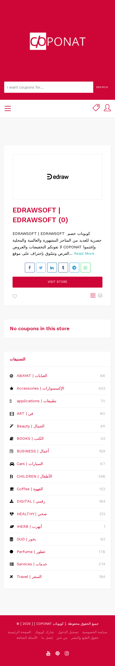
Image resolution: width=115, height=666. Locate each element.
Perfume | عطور (31, 551)
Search (102, 87)
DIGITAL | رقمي (31, 501)
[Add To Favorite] (15, 296)
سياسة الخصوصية (94, 632)
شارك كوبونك (44, 632)
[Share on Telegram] (74, 267)
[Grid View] (93, 296)
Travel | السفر (29, 576)
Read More (84, 253)
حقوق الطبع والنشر (85, 638)
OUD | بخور (26, 539)
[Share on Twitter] (41, 267)
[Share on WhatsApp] (85, 267)
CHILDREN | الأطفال (34, 476)
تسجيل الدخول (68, 632)
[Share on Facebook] (30, 267)
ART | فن (25, 413)
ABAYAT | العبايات (32, 375)
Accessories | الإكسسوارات (40, 388)
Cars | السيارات (30, 463)
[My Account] (107, 109)
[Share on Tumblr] (63, 267)
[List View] (100, 296)
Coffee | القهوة (30, 489)
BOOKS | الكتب (30, 438)
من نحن (61, 638)
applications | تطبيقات (36, 401)
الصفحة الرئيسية (19, 632)
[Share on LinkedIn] (52, 267)
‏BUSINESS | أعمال (33, 451)
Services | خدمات (32, 564)
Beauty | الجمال (30, 426)
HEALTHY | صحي (32, 514)
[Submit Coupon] (96, 109)
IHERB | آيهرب (29, 526)
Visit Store (57, 282)
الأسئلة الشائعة (26, 638)
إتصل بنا (46, 638)
